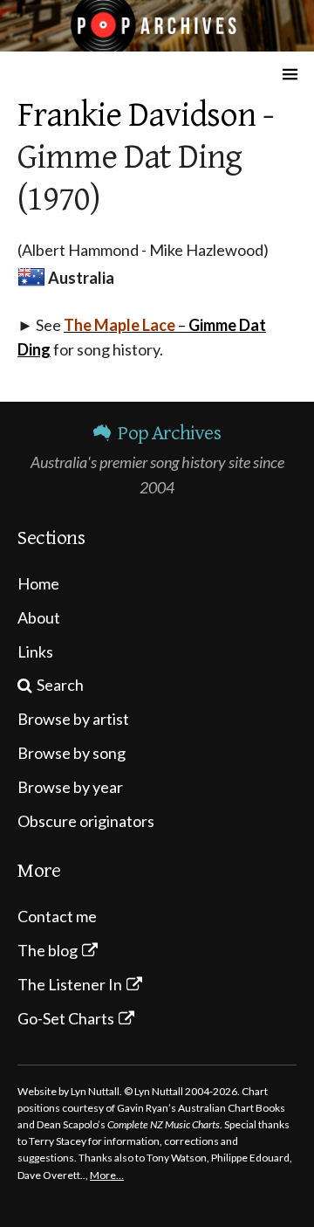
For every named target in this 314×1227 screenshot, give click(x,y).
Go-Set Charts (65, 1018)
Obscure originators (85, 821)
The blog (47, 950)
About (38, 617)
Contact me (57, 916)
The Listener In (69, 984)
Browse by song (71, 752)
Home (38, 583)
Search (60, 684)
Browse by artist (73, 718)
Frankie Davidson (136, 115)
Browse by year (70, 786)
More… (107, 1175)
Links (35, 651)
